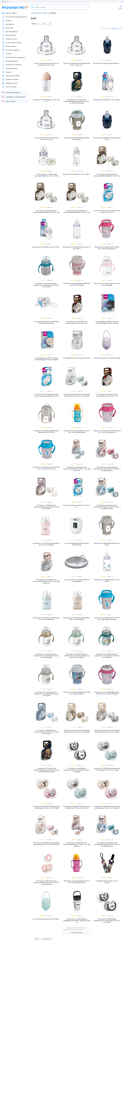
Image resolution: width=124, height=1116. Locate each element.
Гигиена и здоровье (12, 50)
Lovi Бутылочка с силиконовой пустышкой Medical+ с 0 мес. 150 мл (46, 175)
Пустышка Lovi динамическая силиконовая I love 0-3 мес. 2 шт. (77, 322)
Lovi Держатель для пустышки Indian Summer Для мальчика (46, 322)
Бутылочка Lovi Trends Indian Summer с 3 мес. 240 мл (76, 247)
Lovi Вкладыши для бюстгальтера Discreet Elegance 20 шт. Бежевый (46, 358)
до (43, 23)
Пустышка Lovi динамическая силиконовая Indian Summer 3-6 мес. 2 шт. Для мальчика (107, 844)
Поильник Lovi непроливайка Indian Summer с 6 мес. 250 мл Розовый (107, 693)
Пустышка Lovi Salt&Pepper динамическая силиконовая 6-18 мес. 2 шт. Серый (106, 920)
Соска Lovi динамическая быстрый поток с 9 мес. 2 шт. (46, 138)
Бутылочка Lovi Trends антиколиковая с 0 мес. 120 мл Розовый (46, 544)
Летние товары (11, 87)
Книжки (8, 72)
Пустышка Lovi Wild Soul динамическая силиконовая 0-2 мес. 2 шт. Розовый (46, 807)
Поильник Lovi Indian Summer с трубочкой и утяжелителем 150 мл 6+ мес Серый (46, 693)
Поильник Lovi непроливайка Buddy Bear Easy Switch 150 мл (46, 431)
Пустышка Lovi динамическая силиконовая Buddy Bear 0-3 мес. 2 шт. (107, 175)
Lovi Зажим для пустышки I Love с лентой (107, 881)
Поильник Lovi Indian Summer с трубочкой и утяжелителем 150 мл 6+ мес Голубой (46, 285)
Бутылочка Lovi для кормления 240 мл (106, 63)
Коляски (9, 20)
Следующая (46, 939)
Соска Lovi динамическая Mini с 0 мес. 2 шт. (76, 506)
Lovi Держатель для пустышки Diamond (76, 358)
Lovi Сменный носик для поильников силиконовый (76, 580)
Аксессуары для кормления (15, 57)
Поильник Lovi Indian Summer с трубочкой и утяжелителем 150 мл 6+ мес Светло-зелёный (76, 655)
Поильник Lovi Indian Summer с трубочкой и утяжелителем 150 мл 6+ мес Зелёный (107, 655)
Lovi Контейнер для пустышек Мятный (46, 919)
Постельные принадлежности (16, 17)
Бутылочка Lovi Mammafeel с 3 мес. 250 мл (46, 100)
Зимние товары (11, 46)
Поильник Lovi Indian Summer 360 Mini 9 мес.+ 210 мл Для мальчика (46, 468)
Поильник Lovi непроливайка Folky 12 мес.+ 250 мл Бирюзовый (77, 431)
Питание (9, 53)
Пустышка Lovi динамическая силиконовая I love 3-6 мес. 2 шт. (107, 395)
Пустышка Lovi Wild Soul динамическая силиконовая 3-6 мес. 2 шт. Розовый (106, 807)
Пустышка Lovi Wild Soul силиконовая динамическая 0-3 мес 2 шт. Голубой (77, 395)
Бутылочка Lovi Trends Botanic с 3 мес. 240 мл (107, 580)
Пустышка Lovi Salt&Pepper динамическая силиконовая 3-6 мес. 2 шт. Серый (77, 770)
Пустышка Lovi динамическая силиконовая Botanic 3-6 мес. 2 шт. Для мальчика (46, 581)
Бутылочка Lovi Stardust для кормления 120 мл (107, 138)
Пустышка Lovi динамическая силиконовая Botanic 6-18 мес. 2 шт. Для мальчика (76, 468)
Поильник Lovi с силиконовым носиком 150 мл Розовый (107, 284)
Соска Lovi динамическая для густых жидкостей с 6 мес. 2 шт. (46, 64)
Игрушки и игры (11, 39)
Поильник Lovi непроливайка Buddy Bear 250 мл (76, 138)
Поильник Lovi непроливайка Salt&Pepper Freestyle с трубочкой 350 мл (76, 920)
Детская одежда (11, 31)
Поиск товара (33, 7)
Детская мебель (11, 13)
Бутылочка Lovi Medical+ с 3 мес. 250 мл (106, 99)
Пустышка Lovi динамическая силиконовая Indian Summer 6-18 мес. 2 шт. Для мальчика (107, 506)
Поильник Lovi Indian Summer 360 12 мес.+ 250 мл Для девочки (107, 247)
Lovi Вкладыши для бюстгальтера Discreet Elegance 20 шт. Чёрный (107, 322)
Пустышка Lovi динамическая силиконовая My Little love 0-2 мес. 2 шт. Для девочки (46, 882)
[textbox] (59, 7)
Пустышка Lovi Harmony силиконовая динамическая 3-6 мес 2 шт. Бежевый (77, 731)
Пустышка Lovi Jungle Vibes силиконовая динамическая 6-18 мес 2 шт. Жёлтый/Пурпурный (46, 770)
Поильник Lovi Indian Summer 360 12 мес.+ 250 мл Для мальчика (107, 618)
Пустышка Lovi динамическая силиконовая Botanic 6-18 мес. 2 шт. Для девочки (76, 844)
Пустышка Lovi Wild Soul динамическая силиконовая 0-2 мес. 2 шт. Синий (106, 769)
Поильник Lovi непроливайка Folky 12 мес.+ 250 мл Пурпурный (77, 881)
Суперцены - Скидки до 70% (15, 97)
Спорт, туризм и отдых (13, 42)
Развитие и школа (12, 79)
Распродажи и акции (13, 92)
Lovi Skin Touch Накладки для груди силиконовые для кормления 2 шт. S (46, 395)
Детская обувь (11, 35)
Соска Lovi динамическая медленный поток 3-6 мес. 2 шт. (107, 211)
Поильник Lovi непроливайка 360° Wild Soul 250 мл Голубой (76, 693)
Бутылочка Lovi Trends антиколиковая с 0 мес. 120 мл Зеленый (46, 618)
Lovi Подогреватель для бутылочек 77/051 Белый (77, 544)
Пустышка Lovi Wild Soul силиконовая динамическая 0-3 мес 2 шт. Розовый (46, 843)
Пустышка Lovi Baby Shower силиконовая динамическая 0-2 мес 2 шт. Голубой (46, 731)
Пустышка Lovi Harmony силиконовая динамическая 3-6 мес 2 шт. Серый (107, 731)
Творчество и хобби (12, 76)
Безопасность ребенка (14, 65)
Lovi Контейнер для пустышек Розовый (106, 358)
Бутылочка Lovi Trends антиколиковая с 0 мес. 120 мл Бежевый (76, 618)
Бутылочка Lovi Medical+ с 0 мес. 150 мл (46, 247)
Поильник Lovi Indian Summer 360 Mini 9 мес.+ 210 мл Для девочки (107, 431)
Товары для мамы (11, 68)
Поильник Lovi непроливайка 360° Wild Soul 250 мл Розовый (76, 284)
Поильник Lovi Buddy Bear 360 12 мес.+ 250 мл (107, 544)
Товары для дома (11, 83)
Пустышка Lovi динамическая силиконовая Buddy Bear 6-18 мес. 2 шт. (46, 211)
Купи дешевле (10, 101)
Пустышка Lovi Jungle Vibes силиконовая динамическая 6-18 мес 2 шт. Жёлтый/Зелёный (76, 101)
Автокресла (10, 24)
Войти (120, 8)
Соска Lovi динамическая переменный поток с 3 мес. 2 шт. (76, 64)
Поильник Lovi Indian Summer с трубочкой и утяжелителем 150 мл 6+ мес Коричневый (46, 655)
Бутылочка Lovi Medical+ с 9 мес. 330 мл (76, 174)
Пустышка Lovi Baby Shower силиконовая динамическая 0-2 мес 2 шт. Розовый (46, 506)
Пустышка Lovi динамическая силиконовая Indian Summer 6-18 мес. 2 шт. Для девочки (107, 468)
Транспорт (9, 28)
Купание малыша (11, 61)
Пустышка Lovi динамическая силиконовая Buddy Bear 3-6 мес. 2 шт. (76, 211)
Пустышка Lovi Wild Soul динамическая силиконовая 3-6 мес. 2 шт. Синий (76, 807)
